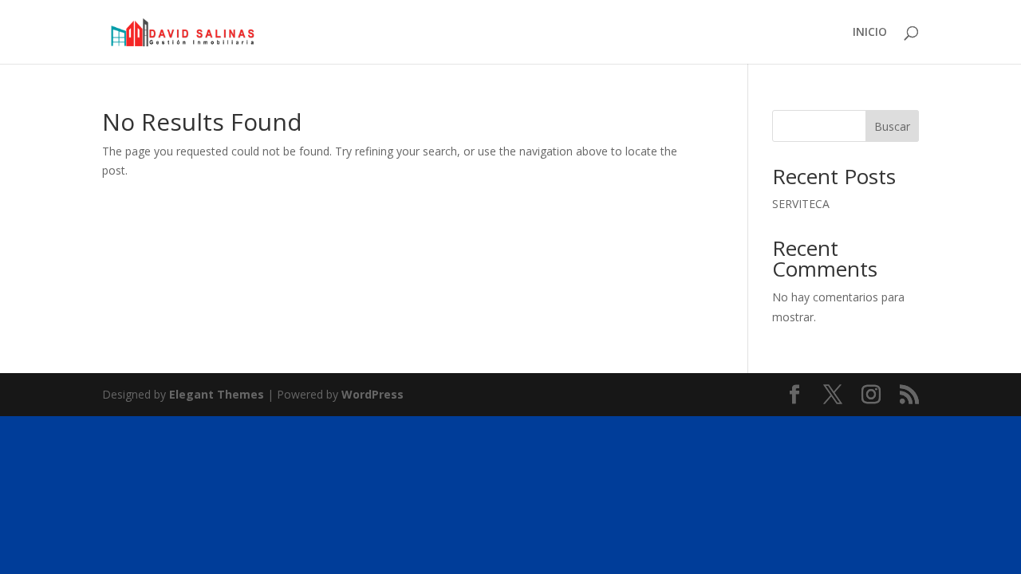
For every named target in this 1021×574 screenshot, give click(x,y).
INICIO (870, 32)
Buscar (892, 126)
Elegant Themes (216, 394)
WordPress (372, 394)
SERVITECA (801, 203)
